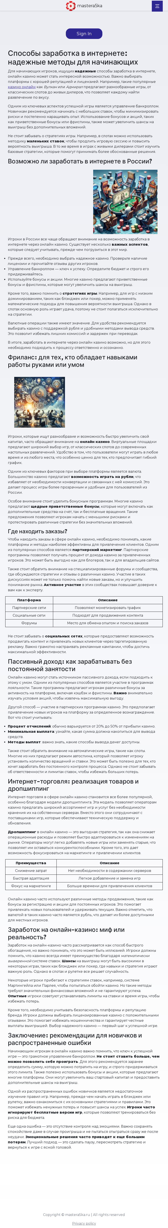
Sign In (84, 33)
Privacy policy (84, 1223)
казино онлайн (22, 87)
